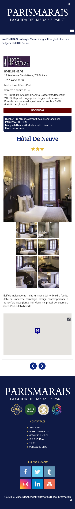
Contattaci (35, 427)
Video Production (38, 435)
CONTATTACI (37, 421)
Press (32, 443)
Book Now (37, 110)
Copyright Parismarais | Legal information (48, 497)
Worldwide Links (38, 447)
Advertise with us (38, 431)
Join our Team (36, 439)
